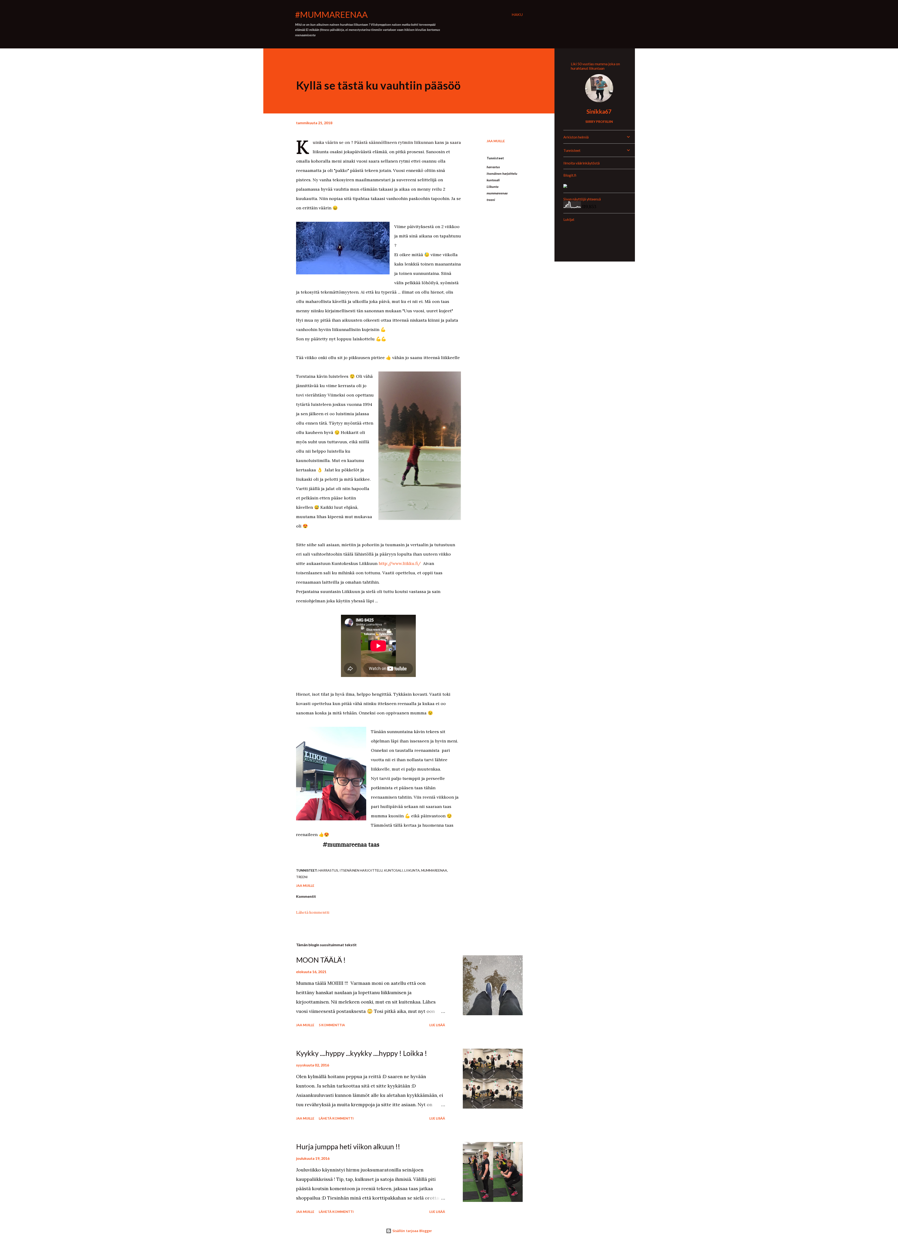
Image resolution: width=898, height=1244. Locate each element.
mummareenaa (497, 193)
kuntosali (493, 180)
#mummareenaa (331, 14)
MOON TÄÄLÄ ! (321, 960)
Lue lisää (437, 1025)
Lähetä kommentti (312, 912)
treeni (491, 200)
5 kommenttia (332, 1025)
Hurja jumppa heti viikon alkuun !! (348, 1146)
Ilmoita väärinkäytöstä (581, 163)
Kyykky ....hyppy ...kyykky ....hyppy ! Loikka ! (361, 1053)
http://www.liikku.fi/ (400, 563)
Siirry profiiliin (599, 122)
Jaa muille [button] (496, 141)
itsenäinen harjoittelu (502, 173)
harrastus (493, 167)
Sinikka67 (599, 111)
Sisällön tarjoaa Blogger (411, 1231)
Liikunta (492, 187)
